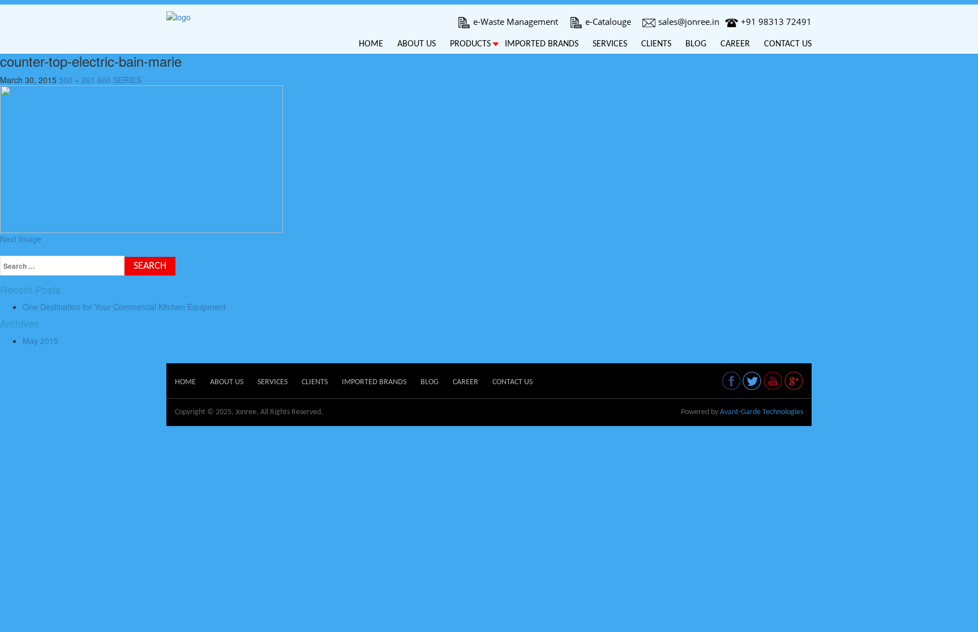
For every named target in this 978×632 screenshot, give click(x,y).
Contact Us (788, 44)
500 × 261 (77, 79)
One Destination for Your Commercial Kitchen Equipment (124, 306)
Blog (695, 44)
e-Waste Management (515, 21)
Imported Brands (541, 44)
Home (371, 44)
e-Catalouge (608, 21)
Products (470, 44)
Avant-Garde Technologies (761, 412)
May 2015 (40, 340)
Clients (656, 44)
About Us (416, 44)
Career (735, 44)
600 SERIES (119, 79)
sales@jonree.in (688, 21)
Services (610, 44)
